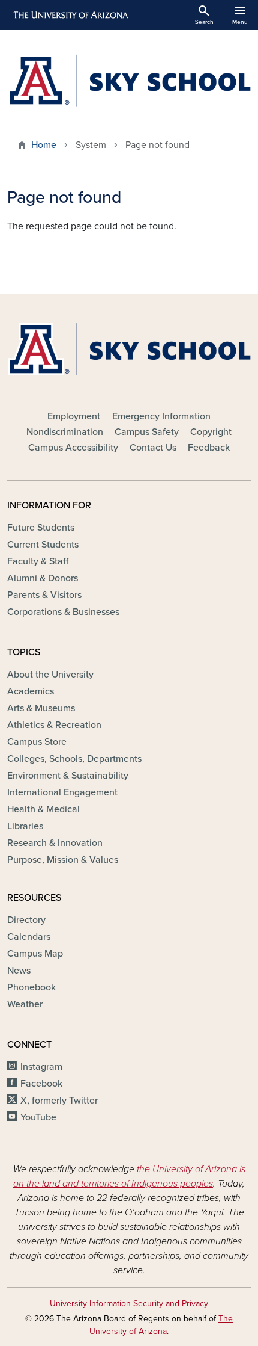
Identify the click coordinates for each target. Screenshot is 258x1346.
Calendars (28, 937)
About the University (50, 674)
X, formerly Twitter (59, 1100)
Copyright (211, 432)
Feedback (209, 448)
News (19, 971)
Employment (73, 416)
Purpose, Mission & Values (62, 860)
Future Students (40, 528)
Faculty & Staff (37, 561)
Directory (26, 920)
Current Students (43, 545)
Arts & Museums (41, 708)
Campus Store (37, 742)
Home (43, 145)
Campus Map (35, 954)
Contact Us (153, 448)
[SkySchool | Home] (129, 80)
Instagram (41, 1067)
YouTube (38, 1117)
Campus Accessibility (73, 448)
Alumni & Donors (42, 578)
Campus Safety (147, 432)
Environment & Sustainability (67, 776)
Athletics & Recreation (54, 725)
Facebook (41, 1084)
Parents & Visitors (44, 595)
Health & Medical (43, 809)
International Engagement (62, 792)
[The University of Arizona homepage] (70, 15)
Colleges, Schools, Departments (74, 759)
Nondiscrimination (64, 432)
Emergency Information (161, 416)
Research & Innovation (55, 843)
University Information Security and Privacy (129, 1303)
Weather (25, 1004)
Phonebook (31, 987)
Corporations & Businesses (63, 612)
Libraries (25, 826)
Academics (30, 691)
